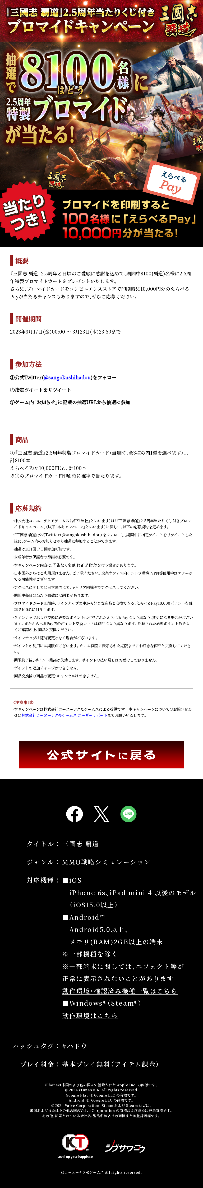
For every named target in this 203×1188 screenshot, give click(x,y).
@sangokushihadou (67, 377)
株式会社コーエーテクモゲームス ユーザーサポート (64, 715)
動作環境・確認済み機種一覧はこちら (120, 990)
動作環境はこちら (90, 1015)
